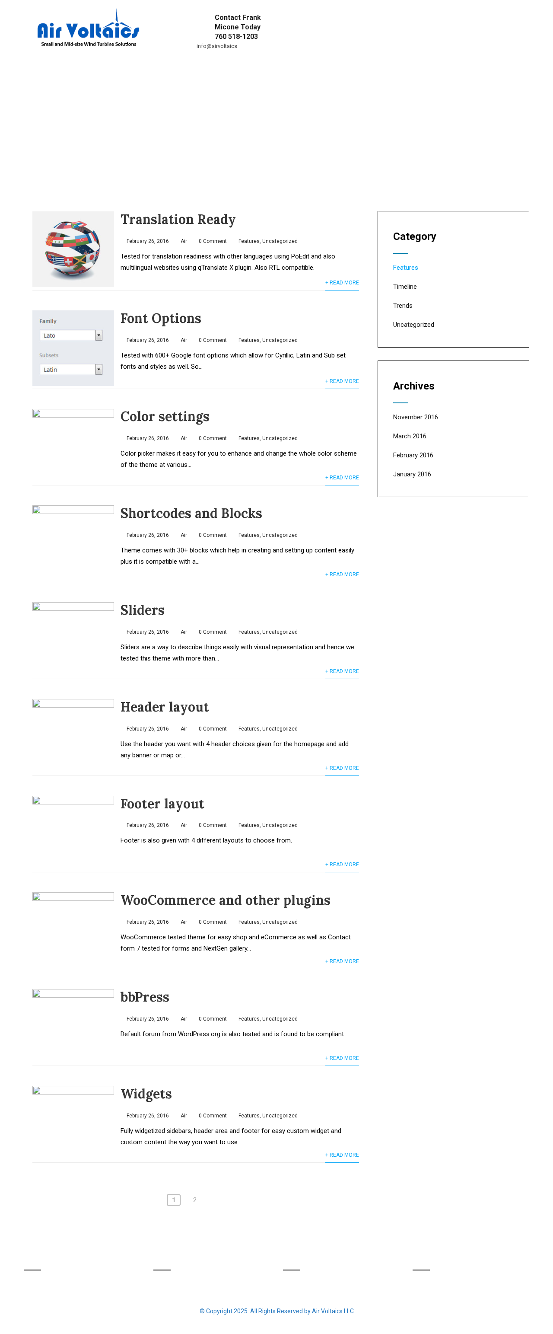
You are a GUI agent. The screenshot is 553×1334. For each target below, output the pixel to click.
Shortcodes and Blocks (191, 513)
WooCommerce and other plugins (226, 900)
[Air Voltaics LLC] (88, 4)
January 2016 (412, 474)
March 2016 (409, 436)
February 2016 (413, 455)
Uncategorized (280, 241)
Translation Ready (178, 219)
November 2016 (415, 417)
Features (249, 241)
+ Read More (342, 283)
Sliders (143, 610)
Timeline (405, 286)
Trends (403, 306)
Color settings (165, 416)
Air (184, 241)
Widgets (146, 1093)
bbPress (145, 997)
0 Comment (213, 241)
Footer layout (162, 803)
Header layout (165, 707)
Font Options (161, 318)
